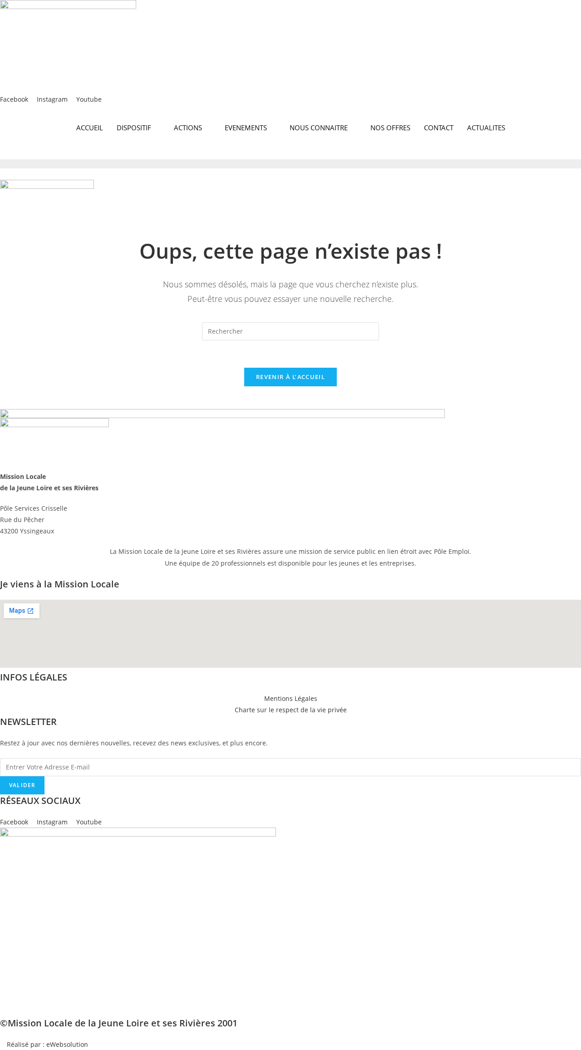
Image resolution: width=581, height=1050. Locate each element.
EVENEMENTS (246, 127)
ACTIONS (188, 127)
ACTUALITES (486, 127)
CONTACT (438, 127)
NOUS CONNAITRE (319, 127)
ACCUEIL (89, 127)
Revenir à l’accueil (290, 377)
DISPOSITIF (134, 127)
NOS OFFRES (390, 127)
